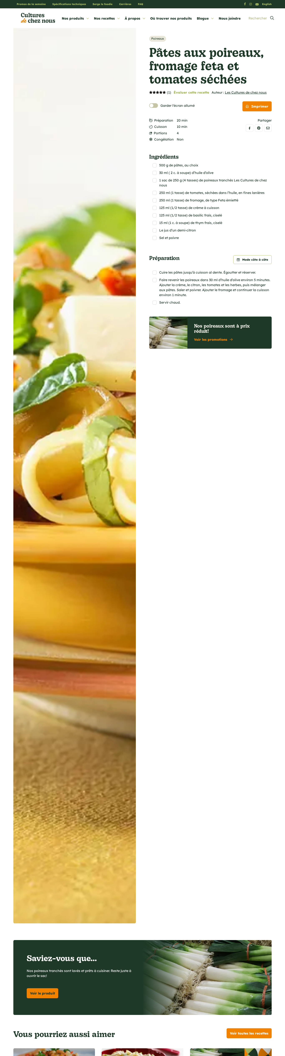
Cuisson (160, 126)
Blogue (203, 18)
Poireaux (157, 38)
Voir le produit (42, 993)
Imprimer (259, 106)
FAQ (140, 4)
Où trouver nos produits (171, 18)
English (267, 4)
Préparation (163, 120)
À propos (132, 18)
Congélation (164, 139)
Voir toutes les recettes (249, 1033)
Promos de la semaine (31, 4)
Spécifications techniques (69, 4)
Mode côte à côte (255, 259)
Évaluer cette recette (191, 92)
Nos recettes (104, 18)
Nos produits (73, 18)
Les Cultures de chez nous (246, 92)
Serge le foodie (102, 4)
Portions (160, 133)
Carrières (125, 4)
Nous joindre (230, 18)
